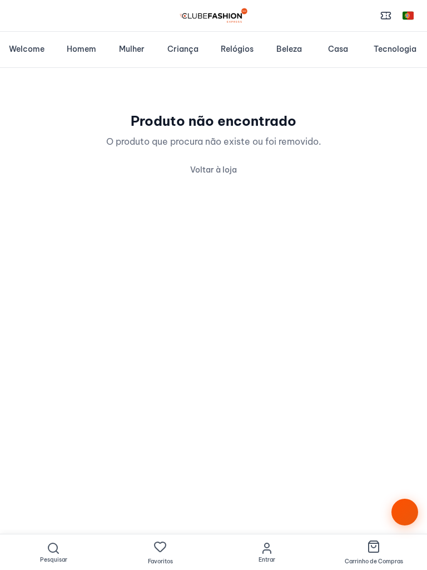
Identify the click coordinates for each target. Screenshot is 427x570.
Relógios (237, 49)
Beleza (289, 49)
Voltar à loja (213, 170)
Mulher (132, 49)
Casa (338, 49)
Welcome (26, 49)
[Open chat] (404, 512)
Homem (81, 49)
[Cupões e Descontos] (386, 16)
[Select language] (408, 16)
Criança (182, 49)
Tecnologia (395, 49)
